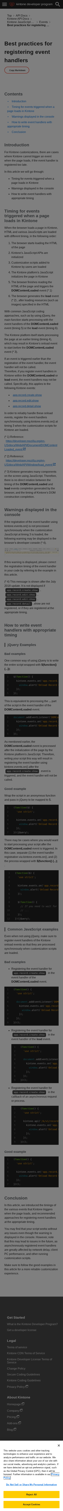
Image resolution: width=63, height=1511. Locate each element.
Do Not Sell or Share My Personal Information (31, 1484)
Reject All (31, 1494)
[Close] (59, 1445)
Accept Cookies (31, 1504)
